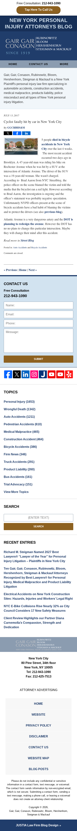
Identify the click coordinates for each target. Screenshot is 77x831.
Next (33, 270)
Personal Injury (19, 401)
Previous (10, 270)
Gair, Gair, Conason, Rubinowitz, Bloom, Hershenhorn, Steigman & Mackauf (38, 813)
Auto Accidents (20, 247)
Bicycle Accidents (39, 247)
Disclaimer (38, 736)
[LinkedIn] (25, 374)
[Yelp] (69, 374)
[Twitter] (17, 374)
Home (13, 64)
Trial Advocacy (18, 484)
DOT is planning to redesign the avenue (38, 221)
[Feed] (34, 374)
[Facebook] (8, 374)
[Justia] (42, 374)
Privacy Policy (38, 725)
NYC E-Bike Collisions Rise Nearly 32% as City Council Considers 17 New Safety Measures (37, 608)
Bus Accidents (18, 476)
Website (38, 714)
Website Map (38, 758)
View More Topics (16, 491)
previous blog (52, 212)
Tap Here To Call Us (39, 9)
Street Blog (27, 240)
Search (38, 526)
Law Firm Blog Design (37, 825)
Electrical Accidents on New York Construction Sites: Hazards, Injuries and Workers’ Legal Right (38, 596)
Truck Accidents (19, 461)
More (64, 64)
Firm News (15, 454)
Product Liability (19, 469)
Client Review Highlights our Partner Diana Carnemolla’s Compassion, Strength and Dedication (34, 623)
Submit (38, 359)
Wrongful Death (19, 409)
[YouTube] (51, 374)
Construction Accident (23, 439)
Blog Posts (38, 769)
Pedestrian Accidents (23, 424)
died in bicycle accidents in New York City (55, 144)
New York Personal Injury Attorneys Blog (38, 45)
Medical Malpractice (21, 431)
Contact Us (38, 64)
